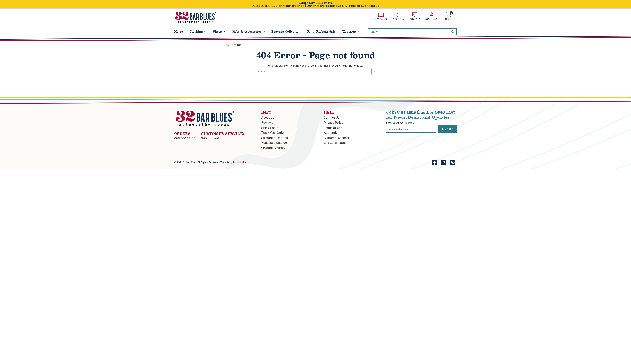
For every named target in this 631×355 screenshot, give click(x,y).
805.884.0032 (184, 138)
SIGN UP (447, 128)
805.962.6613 (211, 138)
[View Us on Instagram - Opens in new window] (444, 162)
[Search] (453, 31)
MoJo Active (239, 162)
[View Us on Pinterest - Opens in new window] (453, 162)
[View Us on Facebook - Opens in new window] (435, 162)
